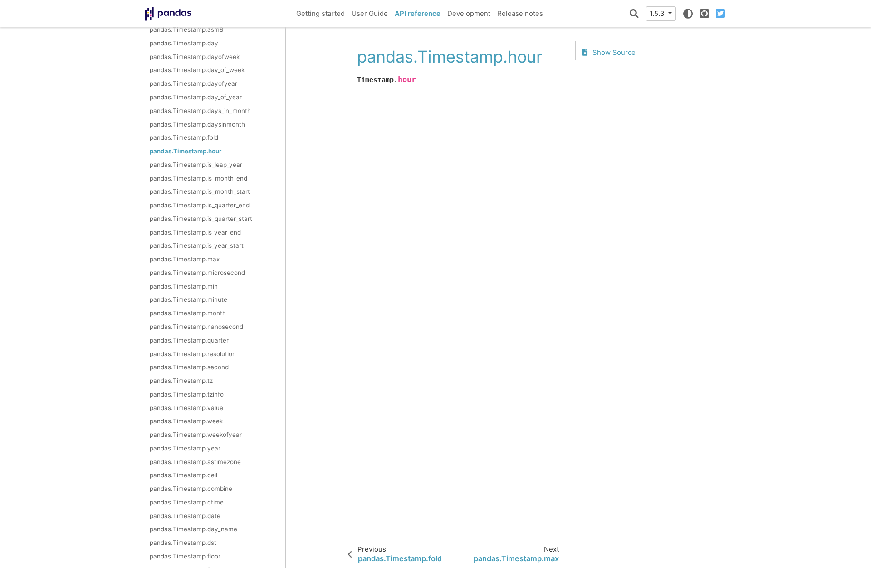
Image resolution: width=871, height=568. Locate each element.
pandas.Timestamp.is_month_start (200, 191)
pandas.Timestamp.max (185, 259)
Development (468, 13)
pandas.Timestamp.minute (188, 299)
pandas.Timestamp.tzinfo (187, 394)
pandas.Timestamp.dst (183, 542)
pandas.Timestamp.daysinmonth (197, 124)
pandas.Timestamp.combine (191, 488)
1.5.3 (658, 13)
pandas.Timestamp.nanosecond (196, 326)
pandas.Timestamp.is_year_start (197, 245)
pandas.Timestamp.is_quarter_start (201, 218)
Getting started (320, 13)
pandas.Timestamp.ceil (183, 475)
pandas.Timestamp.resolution (193, 353)
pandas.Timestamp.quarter (189, 340)
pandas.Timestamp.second (189, 367)
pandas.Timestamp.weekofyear (196, 434)
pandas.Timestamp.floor (185, 556)
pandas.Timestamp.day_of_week (197, 69)
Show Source (613, 52)
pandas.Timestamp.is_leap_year (196, 164)
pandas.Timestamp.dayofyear (193, 83)
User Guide (370, 13)
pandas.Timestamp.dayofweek (195, 56)
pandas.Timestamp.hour (185, 151)
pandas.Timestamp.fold (184, 137)
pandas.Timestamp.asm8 (186, 29)
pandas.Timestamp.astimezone (195, 461)
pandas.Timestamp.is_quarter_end (200, 205)
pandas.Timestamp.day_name (193, 529)
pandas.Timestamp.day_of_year (196, 97)
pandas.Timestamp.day (184, 43)
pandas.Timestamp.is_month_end (198, 178)
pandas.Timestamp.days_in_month (200, 110)
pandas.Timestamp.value (186, 407)
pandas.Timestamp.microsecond (197, 272)
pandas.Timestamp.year (185, 448)
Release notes (520, 13)
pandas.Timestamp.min (184, 286)
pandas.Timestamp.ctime (187, 502)
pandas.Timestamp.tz (181, 380)
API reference (417, 13)
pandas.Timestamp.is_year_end (195, 232)
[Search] (634, 14)
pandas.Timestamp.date (185, 515)
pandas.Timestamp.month (188, 313)
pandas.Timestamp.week (186, 421)
